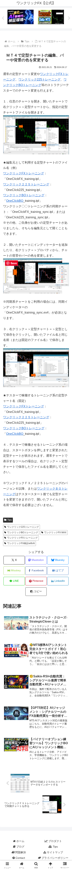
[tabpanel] (21, 17)
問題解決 (20, 852)
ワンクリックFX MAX (55, 532)
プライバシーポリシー (54, 857)
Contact (20, 857)
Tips (9, 520)
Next (69, 18)
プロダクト (55, 841)
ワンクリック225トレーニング (39, 79)
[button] (36, 591)
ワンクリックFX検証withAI (21, 543)
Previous (3, 18)
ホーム (20, 841)
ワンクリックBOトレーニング (23, 195)
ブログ (20, 846)
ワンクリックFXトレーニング (23, 173)
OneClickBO (14, 200)
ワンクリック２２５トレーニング (26, 184)
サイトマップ (54, 852)
